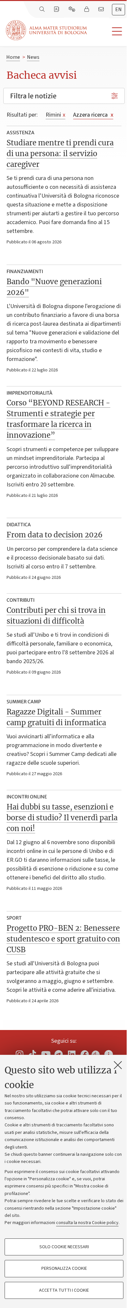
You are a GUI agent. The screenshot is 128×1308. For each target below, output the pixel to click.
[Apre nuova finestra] (19, 1054)
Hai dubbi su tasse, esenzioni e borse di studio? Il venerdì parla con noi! (62, 817)
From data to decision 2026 (55, 534)
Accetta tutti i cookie (64, 1290)
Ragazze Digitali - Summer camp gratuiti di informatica (56, 717)
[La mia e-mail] (102, 9)
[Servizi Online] (72, 9)
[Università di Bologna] (47, 30)
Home (13, 57)
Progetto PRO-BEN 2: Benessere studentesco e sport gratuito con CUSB (63, 939)
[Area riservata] (87, 9)
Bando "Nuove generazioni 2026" (54, 287)
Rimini (55, 115)
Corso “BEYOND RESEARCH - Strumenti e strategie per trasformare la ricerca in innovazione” (58, 419)
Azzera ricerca (93, 115)
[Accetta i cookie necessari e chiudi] (118, 1065)
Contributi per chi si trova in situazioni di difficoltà (56, 616)
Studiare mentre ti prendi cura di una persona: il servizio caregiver (60, 153)
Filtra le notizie (33, 96)
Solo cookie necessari (64, 1247)
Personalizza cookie (64, 1268)
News (33, 57)
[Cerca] (42, 9)
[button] (107, 31)
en (118, 9)
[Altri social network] (108, 1054)
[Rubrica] (57, 9)
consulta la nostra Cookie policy (87, 1222)
